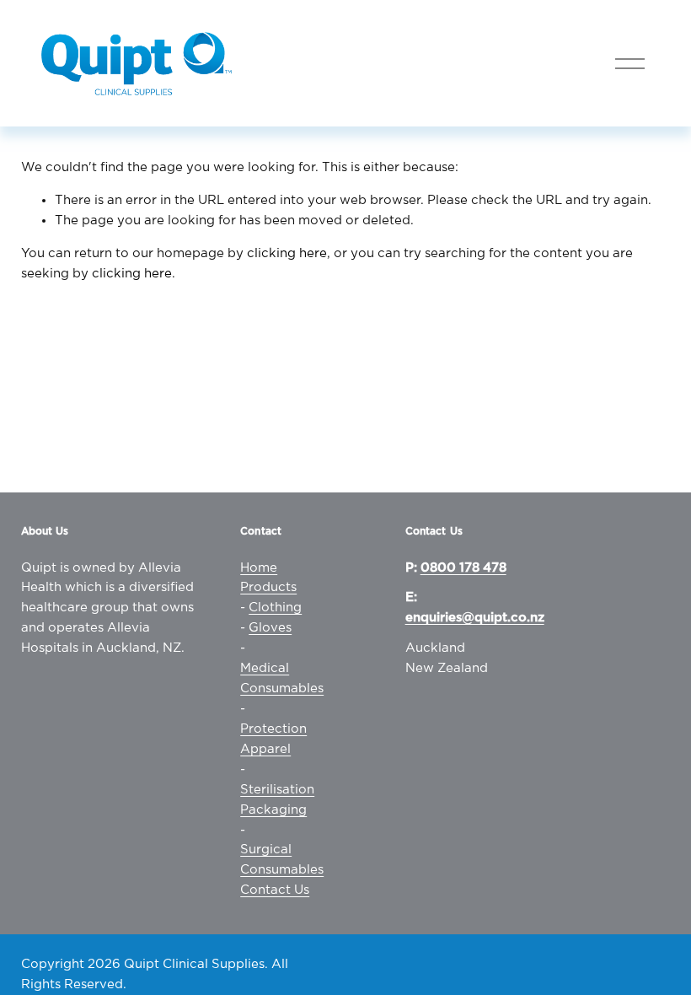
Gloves (270, 627)
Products (268, 587)
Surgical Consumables (282, 859)
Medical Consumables (282, 678)
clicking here (287, 253)
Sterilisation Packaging (277, 799)
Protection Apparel (273, 739)
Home (258, 568)
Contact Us (274, 890)
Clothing (275, 607)
